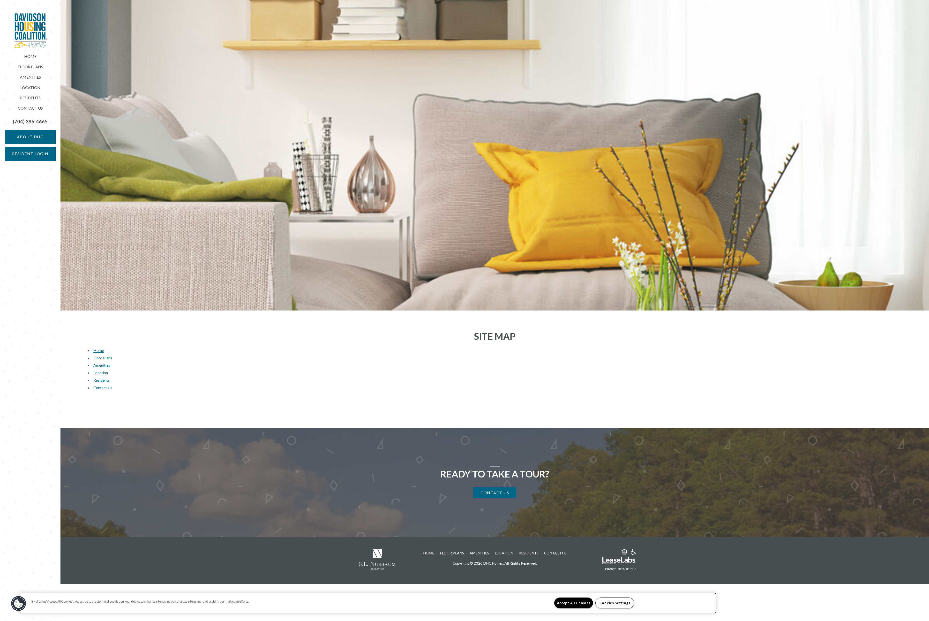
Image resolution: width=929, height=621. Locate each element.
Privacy (610, 569)
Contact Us (30, 108)
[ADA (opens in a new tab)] (633, 552)
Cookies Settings (614, 603)
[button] (30, 121)
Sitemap (623, 569)
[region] (367, 603)
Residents (30, 97)
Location (30, 87)
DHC (633, 569)
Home (30, 56)
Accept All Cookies (574, 603)
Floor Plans (30, 66)
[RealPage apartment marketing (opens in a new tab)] (612, 561)
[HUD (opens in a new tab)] (624, 552)
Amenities (30, 77)
